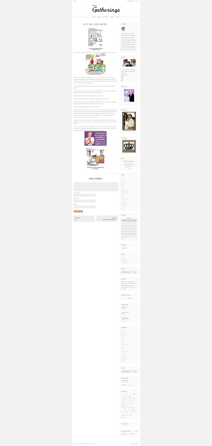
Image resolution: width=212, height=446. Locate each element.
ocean (130, 411)
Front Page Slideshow (125, 191)
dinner (133, 400)
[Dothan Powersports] (129, 168)
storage (130, 413)
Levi (122, 409)
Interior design (124, 198)
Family (122, 187)
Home (94, 16)
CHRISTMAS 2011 (124, 398)
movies (135, 409)
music (123, 411)
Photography (123, 203)
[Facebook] (74, 1)
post (124, 413)
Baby (127, 394)
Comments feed (124, 260)
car (122, 396)
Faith (122, 184)
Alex (122, 78)
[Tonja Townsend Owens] (129, 164)
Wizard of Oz (124, 417)
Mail (76, 198)
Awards (112, 16)
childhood (125, 396)
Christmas (130, 396)
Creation (123, 400)
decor (126, 400)
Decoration (123, 179)
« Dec (122, 238)
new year (126, 411)
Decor (122, 177)
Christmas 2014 (130, 398)
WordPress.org (124, 262)
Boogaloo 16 (134, 394)
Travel (122, 208)
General (96, 22)
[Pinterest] (76, 1)
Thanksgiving (124, 415)
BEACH (130, 394)
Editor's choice (124, 182)
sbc (127, 413)
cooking (135, 398)
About (99, 16)
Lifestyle (122, 201)
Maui (129, 409)
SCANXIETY (124, 385)
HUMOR (122, 196)
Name (76, 192)
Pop (122, 413)
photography (134, 411)
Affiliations (105, 16)
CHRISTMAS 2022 (125, 380)
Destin (130, 400)
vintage (131, 415)
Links (118, 16)
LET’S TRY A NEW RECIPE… (95, 24)
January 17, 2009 (88, 26)
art (124, 394)
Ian (122, 80)
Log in (122, 257)
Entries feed (123, 258)
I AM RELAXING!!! (132, 433)
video (128, 415)
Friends (122, 189)
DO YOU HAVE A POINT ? (125, 307)
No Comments (102, 26)
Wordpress (137, 443)
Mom (131, 409)
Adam (122, 76)
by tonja (95, 26)
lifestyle (125, 409)
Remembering (124, 206)
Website (75, 204)
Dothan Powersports (129, 166)
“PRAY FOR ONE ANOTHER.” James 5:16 (125, 318)
